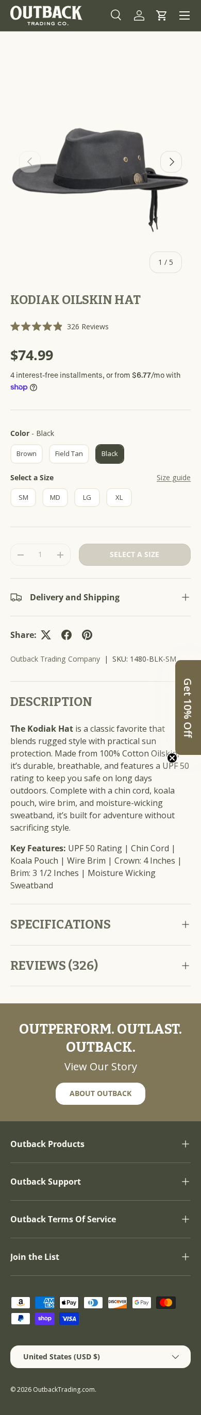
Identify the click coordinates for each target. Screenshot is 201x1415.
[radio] (26, 454)
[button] (161, 15)
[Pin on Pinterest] (87, 635)
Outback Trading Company (55, 659)
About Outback (100, 1093)
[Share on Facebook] (66, 635)
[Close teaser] (172, 758)
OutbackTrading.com (64, 1389)
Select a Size (32, 477)
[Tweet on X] (46, 635)
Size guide (174, 477)
